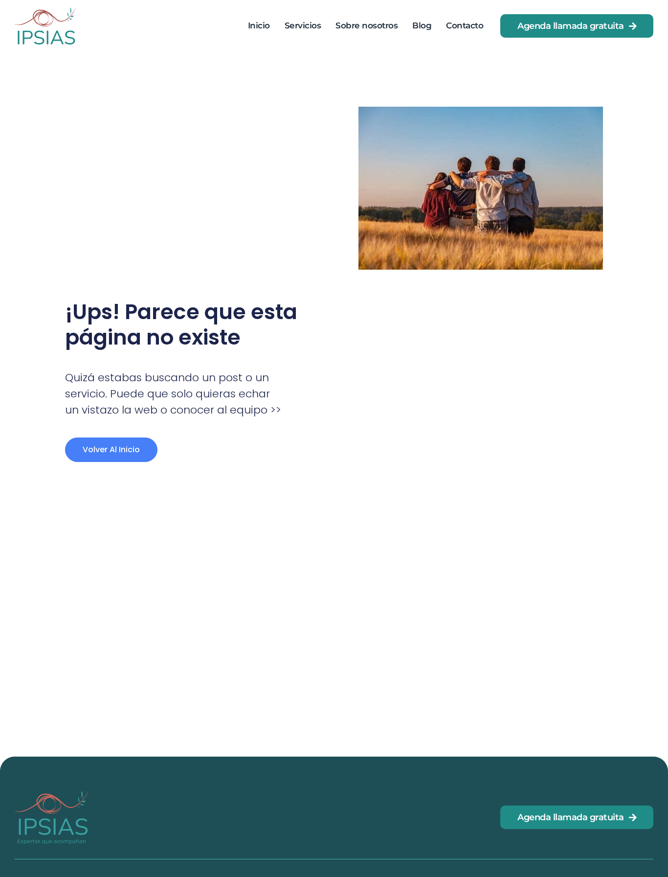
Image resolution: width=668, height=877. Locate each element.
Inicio (259, 25)
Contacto (464, 25)
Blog (421, 25)
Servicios (303, 25)
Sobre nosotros (366, 25)
